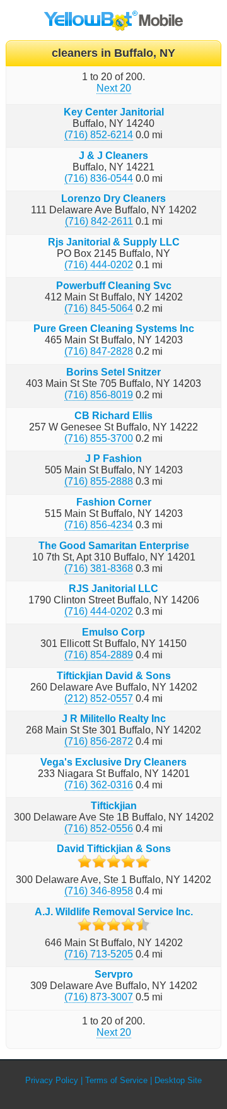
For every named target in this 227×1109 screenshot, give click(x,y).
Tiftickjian (114, 805)
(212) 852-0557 (98, 698)
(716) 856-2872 (98, 741)
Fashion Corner (113, 502)
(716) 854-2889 (98, 654)
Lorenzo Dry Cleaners (113, 198)
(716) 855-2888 (98, 481)
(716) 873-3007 (98, 997)
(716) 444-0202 (98, 264)
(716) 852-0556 (98, 828)
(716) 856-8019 (98, 394)
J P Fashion (113, 458)
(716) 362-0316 (98, 785)
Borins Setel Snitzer (113, 372)
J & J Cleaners (113, 155)
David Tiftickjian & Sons (114, 848)
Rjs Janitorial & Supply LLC (114, 242)
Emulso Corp (113, 632)
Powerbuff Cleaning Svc (114, 285)
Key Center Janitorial (114, 112)
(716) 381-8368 (98, 568)
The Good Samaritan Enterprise (113, 545)
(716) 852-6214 (98, 134)
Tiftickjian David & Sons (114, 675)
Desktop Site (178, 1080)
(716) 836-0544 (98, 178)
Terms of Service (116, 1080)
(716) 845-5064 (98, 308)
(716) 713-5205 (98, 954)
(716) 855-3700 (98, 438)
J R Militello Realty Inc (114, 718)
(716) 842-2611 (99, 221)
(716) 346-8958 (98, 891)
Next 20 (113, 88)
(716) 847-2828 (98, 351)
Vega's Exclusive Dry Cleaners (113, 762)
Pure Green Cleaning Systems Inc (113, 328)
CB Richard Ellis (113, 415)
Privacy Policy (51, 1080)
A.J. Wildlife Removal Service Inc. (114, 911)
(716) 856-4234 (98, 524)
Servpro (114, 974)
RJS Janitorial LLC (113, 588)
